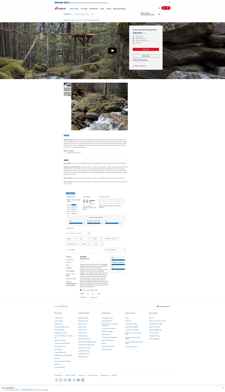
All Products (67, 20)
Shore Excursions (76, 20)
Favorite (143, 66)
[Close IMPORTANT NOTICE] (169, 2)
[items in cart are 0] (160, 14)
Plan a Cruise (74, 9)
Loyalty (108, 9)
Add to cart (146, 49)
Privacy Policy (27, 390)
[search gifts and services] (92, 14)
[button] (148, 14)
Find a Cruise (146, 56)
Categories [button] (66, 14)
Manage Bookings (119, 9)
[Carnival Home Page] (60, 8)
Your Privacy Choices (131, 346)
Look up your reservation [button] (140, 60)
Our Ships (84, 9)
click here (45, 390)
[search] (159, 8)
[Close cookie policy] (222, 387)
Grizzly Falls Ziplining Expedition (91, 20)
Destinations (93, 9)
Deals (102, 9)
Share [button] (136, 66)
